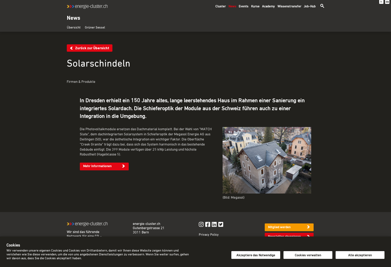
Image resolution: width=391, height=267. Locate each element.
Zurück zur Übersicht (92, 48)
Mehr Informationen (97, 166)
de (387, 1)
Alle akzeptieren (360, 255)
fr (381, 1)
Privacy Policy (209, 234)
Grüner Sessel (95, 27)
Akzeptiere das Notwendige (255, 255)
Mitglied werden (279, 227)
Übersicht (74, 27)
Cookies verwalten (308, 255)
